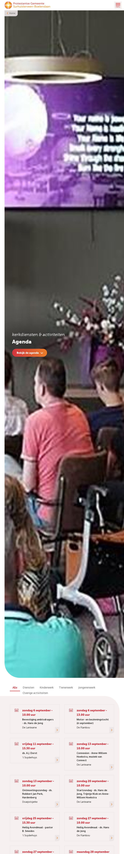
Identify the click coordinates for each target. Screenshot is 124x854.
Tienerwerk (66, 687)
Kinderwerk (47, 687)
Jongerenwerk (86, 687)
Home (12, 13)
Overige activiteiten (35, 693)
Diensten (28, 687)
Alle (15, 687)
